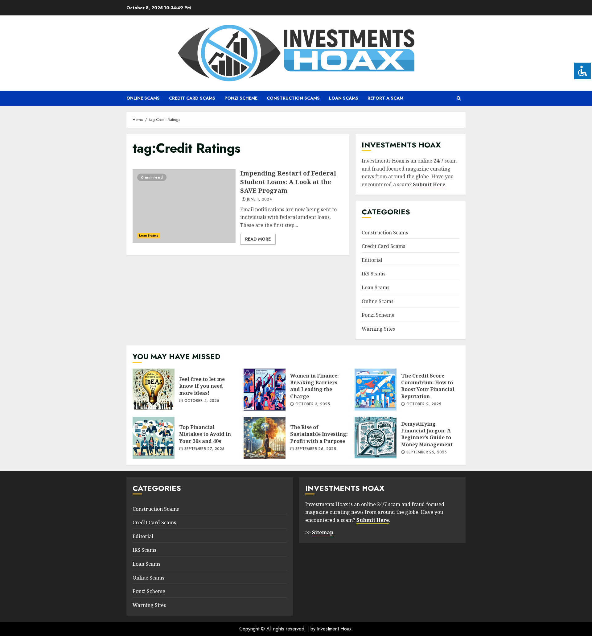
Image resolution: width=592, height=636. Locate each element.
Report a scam (385, 98)
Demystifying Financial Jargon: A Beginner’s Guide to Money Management (376, 438)
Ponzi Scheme (240, 98)
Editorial (372, 260)
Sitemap (322, 532)
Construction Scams (293, 98)
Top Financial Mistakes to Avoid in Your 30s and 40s (154, 438)
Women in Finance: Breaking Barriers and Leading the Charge (265, 390)
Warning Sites (378, 328)
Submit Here (429, 184)
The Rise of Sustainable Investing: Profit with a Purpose (265, 438)
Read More (258, 239)
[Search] (458, 98)
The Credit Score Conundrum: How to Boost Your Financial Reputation (376, 390)
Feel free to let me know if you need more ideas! (154, 390)
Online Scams (143, 98)
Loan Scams (343, 98)
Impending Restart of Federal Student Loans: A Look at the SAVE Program (184, 206)
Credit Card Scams (192, 98)
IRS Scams (373, 273)
